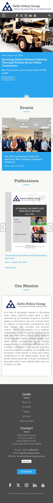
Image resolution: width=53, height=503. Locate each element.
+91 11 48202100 (30, 450)
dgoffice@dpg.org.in (30, 453)
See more (26, 461)
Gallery (26, 412)
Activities (26, 407)
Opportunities (26, 421)
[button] (50, 42)
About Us (26, 402)
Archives (26, 416)
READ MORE (8, 78)
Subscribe (26, 472)
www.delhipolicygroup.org (31, 456)
